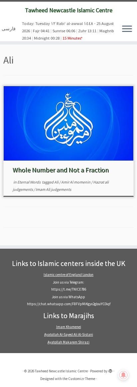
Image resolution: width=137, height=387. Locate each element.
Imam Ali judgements (53, 189)
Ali (56, 182)
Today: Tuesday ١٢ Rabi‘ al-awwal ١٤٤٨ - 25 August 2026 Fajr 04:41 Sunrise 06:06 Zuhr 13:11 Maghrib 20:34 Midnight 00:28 (68, 31)
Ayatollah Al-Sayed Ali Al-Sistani (68, 334)
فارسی (9, 29)
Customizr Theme (81, 378)
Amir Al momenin (76, 182)
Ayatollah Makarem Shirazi (68, 342)
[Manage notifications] (123, 375)
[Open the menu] (127, 29)
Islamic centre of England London (68, 274)
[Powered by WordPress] (110, 369)
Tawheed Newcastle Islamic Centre (68, 10)
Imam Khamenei (68, 326)
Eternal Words (29, 182)
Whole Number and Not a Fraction (61, 170)
